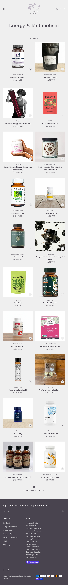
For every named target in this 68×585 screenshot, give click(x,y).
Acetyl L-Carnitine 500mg (50, 477)
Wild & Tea (50, 121)
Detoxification (8, 530)
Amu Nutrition (50, 254)
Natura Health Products (17, 254)
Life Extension (18, 431)
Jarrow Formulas (17, 344)
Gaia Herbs (50, 300)
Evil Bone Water (17, 474)
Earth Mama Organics (50, 344)
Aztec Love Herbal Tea (50, 124)
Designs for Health (18, 74)
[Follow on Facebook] (4, 570)
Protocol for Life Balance (50, 474)
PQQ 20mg (18, 434)
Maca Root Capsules (50, 303)
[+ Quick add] (30, 69)
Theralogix (18, 164)
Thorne (50, 431)
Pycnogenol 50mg (50, 213)
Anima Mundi (18, 387)
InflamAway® (18, 257)
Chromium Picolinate (50, 434)
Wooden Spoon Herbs (50, 164)
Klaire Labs (50, 210)
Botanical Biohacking (50, 74)
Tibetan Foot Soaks (50, 77)
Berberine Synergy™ (17, 77)
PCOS (5, 541)
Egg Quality (7, 523)
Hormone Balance (9, 534)
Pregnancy (6, 545)
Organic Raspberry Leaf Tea (50, 346)
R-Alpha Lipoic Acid (18, 346)
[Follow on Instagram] (8, 570)
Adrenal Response (17, 213)
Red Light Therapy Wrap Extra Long (18, 124)
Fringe (17, 121)
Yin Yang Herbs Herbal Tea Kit (50, 390)
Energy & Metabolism (10, 527)
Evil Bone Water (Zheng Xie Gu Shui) (18, 477)
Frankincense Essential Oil (18, 390)
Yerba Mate (18, 303)
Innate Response (18, 210)
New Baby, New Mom (10, 537)
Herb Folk (50, 387)
